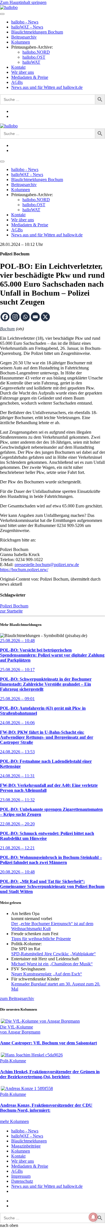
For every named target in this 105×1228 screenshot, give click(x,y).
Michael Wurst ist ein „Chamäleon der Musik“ (52, 963)
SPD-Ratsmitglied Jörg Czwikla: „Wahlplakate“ (53, 953)
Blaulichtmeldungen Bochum (37, 32)
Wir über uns (22, 72)
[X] (45, 316)
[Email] (35, 316)
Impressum (21, 1176)
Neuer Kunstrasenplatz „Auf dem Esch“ (46, 974)
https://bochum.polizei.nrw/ (24, 569)
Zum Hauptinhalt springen (23, 2)
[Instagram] (15, 316)
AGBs (17, 82)
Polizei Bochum (14, 606)
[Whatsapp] (25, 316)
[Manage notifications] (93, 1217)
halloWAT (31, 62)
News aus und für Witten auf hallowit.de (47, 87)
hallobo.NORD (36, 52)
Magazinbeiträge (26, 1146)
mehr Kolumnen (14, 1121)
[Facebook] (5, 316)
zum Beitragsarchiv (17, 998)
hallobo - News (24, 22)
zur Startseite (11, 611)
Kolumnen (20, 42)
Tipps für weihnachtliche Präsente (41, 938)
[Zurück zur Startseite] (9, 7)
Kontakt (18, 67)
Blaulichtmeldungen (29, 1141)
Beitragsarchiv (24, 37)
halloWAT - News (27, 27)
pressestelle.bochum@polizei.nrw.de (47, 564)
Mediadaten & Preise (29, 77)
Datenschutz (22, 1181)
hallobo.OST (33, 57)
